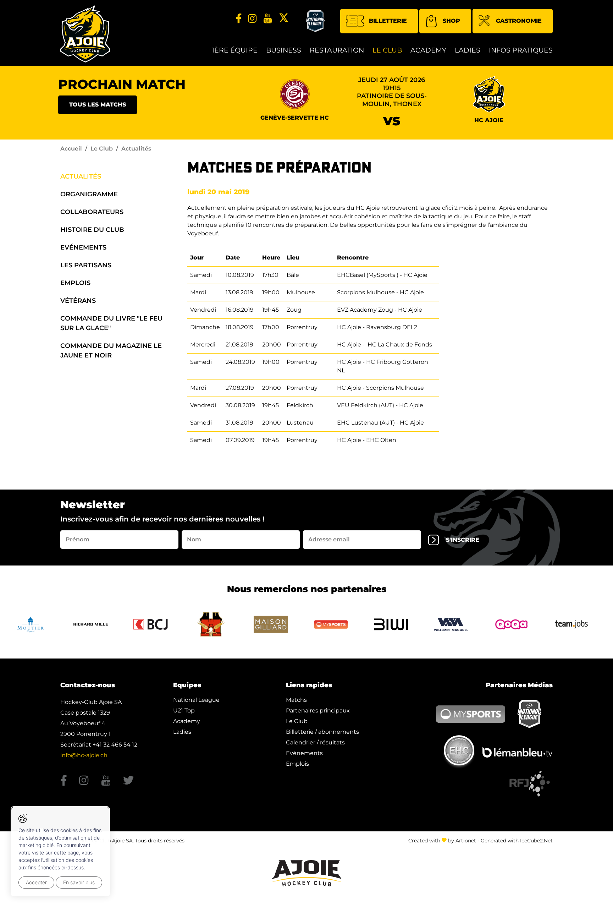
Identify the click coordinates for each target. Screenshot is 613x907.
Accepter (36, 882)
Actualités (80, 176)
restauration (337, 50)
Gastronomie (519, 20)
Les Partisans (85, 265)
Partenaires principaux (318, 710)
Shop (451, 20)
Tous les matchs (97, 104)
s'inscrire (462, 539)
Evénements (83, 247)
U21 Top (184, 710)
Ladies (467, 50)
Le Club (387, 50)
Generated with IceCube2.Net (517, 840)
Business (283, 50)
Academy (428, 50)
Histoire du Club (92, 230)
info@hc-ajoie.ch (83, 755)
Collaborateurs (91, 212)
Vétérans (78, 301)
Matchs (296, 699)
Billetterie (388, 20)
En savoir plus (79, 882)
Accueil (71, 148)
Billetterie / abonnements (322, 731)
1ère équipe (235, 50)
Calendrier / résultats (315, 742)
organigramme (89, 194)
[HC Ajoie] (85, 33)
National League (196, 699)
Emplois (75, 283)
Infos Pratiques (521, 50)
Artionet (465, 840)
